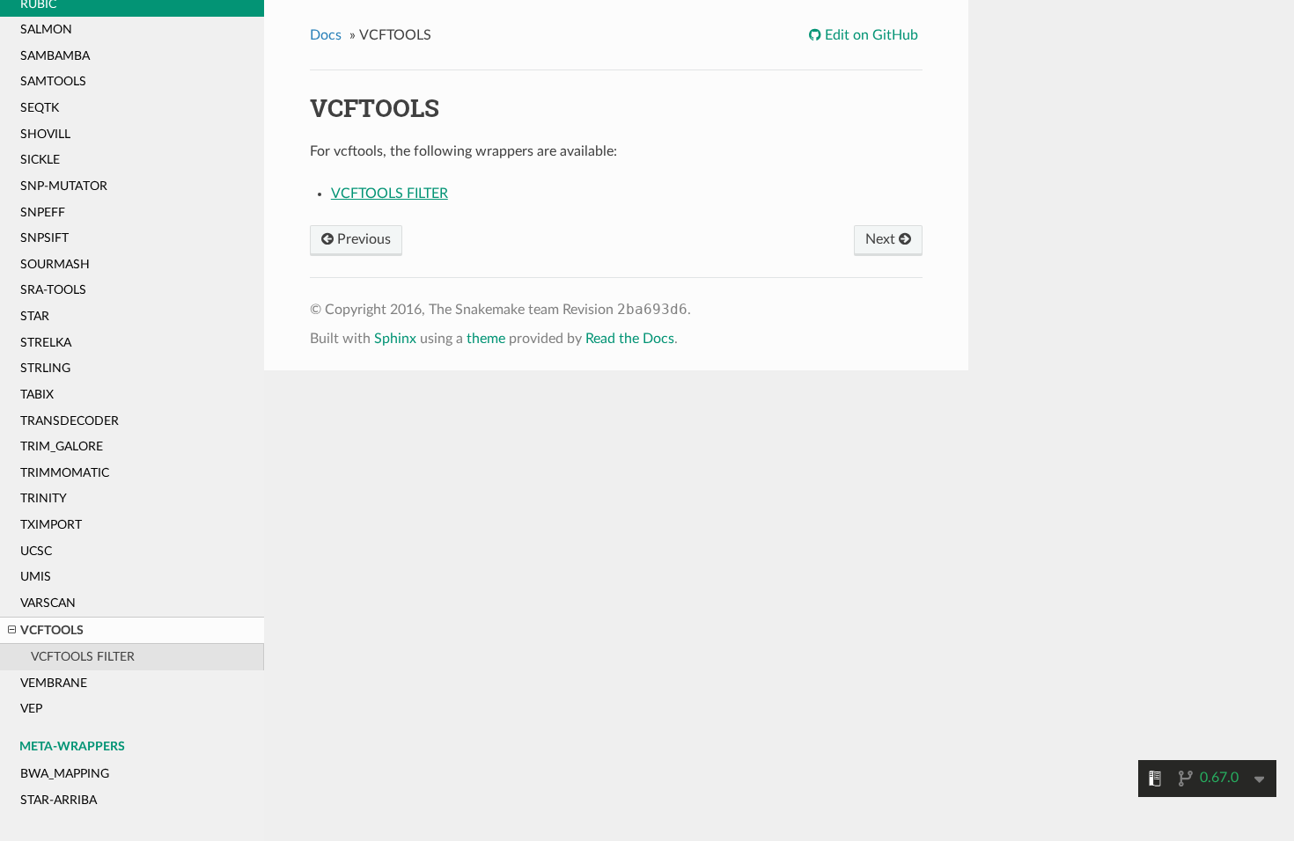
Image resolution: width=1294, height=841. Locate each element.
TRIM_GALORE (61, 446)
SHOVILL (45, 134)
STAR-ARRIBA (58, 800)
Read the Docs (629, 339)
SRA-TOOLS (53, 289)
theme (486, 339)
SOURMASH (55, 264)
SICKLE (40, 159)
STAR (34, 316)
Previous (362, 239)
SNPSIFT (44, 238)
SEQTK (39, 107)
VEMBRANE (53, 683)
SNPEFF (42, 212)
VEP (31, 708)
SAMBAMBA (55, 55)
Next (882, 239)
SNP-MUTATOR (63, 186)
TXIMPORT (51, 524)
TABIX (37, 394)
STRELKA (45, 342)
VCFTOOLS (52, 630)
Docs (326, 35)
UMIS (35, 576)
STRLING (45, 368)
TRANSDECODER (69, 421)
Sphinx (395, 339)
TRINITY (43, 498)
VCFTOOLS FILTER (83, 656)
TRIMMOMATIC (64, 472)
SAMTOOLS (53, 81)
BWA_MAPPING (64, 773)
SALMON (46, 29)
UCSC (36, 551)
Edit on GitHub (869, 35)
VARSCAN (48, 603)
